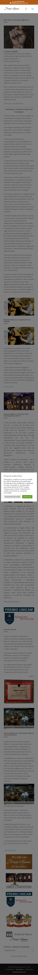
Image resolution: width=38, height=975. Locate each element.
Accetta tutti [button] (27, 497)
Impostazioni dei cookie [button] (12, 497)
